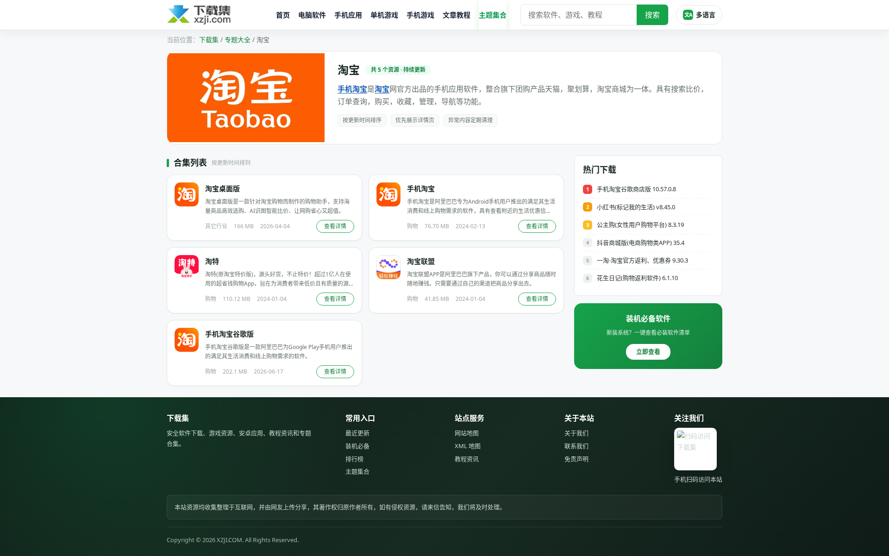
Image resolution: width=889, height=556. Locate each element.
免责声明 (576, 459)
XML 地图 (468, 446)
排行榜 (354, 459)
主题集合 (493, 14)
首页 (283, 14)
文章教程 (456, 14)
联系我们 (576, 446)
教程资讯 (467, 459)
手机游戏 (420, 14)
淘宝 (382, 89)
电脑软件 (312, 14)
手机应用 (348, 14)
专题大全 (237, 39)
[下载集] (218, 15)
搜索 (652, 15)
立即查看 (648, 351)
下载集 (209, 39)
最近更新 (357, 433)
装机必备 (357, 446)
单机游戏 (384, 14)
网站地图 (467, 433)
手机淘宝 (352, 89)
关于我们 (576, 433)
